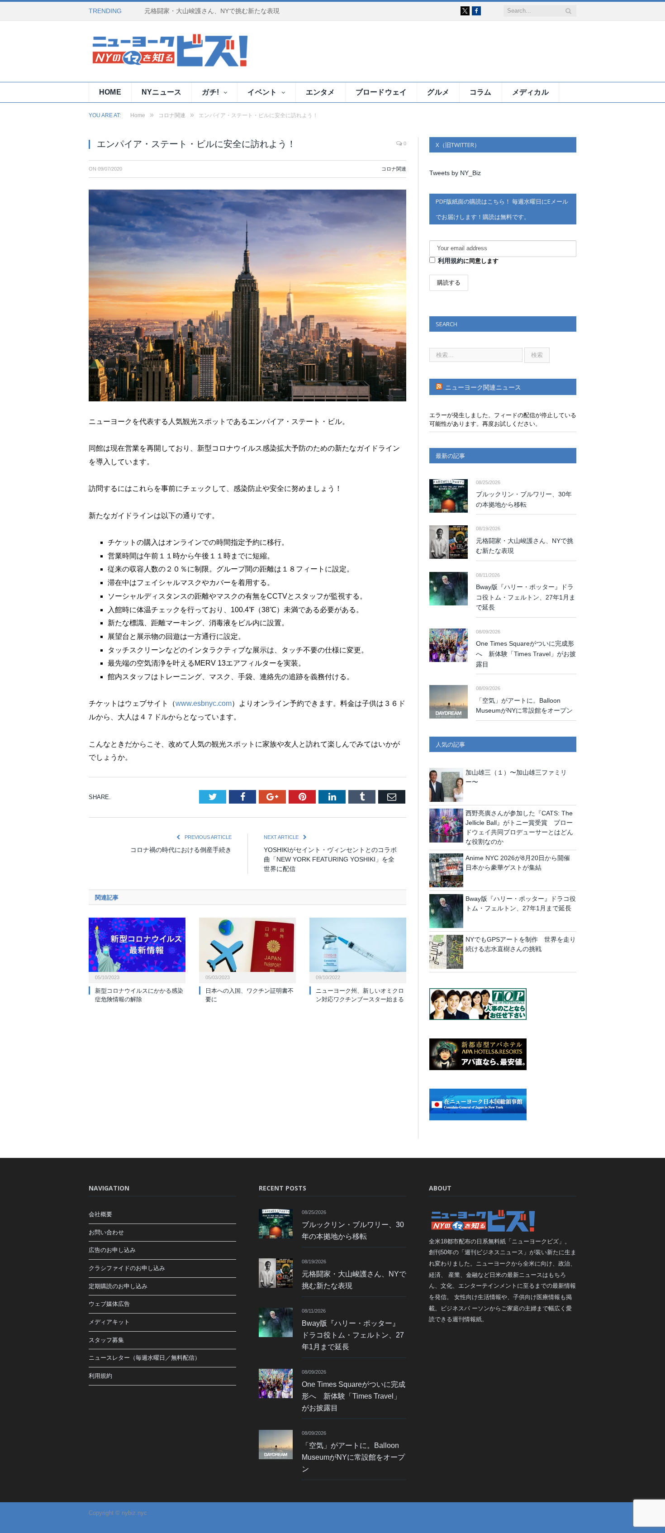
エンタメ (320, 92)
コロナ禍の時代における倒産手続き (181, 849)
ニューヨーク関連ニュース (483, 387)
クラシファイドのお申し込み (127, 1268)
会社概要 (100, 1214)
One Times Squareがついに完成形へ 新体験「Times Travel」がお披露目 (526, 653)
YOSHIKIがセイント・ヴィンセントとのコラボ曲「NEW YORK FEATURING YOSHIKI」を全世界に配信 (330, 859)
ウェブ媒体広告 (109, 1303)
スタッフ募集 (106, 1340)
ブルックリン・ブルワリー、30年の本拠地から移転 (524, 499)
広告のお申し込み (112, 1250)
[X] (465, 10)
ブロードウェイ (381, 92)
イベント (262, 92)
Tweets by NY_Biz (455, 172)
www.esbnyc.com (204, 703)
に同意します (468, 260)
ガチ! (210, 92)
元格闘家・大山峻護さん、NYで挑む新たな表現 (212, 10)
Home (110, 92)
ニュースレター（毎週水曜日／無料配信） (144, 1357)
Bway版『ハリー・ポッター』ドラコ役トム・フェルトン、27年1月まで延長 (525, 597)
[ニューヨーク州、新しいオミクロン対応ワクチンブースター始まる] (357, 949)
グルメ (438, 92)
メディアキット (109, 1322)
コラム (481, 92)
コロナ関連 (393, 168)
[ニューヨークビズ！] (143, 51)
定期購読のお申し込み (118, 1286)
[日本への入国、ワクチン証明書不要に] (247, 949)
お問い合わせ (106, 1232)
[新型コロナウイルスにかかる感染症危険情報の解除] (137, 949)
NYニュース (161, 92)
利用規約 (450, 260)
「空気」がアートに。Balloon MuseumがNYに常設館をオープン (524, 705)
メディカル (530, 92)
